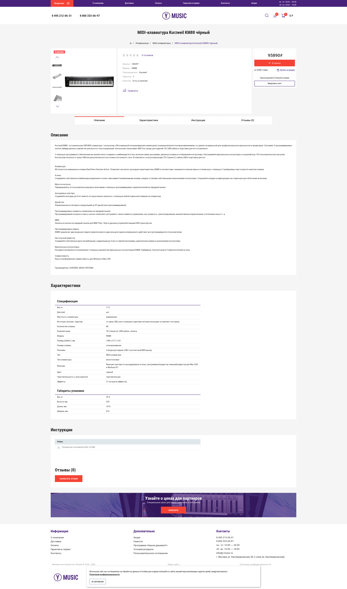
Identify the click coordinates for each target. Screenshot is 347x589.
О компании (57, 537)
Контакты (56, 553)
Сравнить (133, 90)
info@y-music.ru (224, 553)
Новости (138, 541)
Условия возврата (143, 549)
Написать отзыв (69, 478)
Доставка (56, 541)
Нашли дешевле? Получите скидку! (274, 78)
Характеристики (148, 120)
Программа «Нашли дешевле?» (151, 545)
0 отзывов (147, 55)
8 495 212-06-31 (225, 537)
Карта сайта (173, 565)
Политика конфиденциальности (255, 565)
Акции (137, 537)
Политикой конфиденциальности (104, 574)
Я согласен (98, 581)
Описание (99, 120)
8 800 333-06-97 (225, 541)
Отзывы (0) (247, 120)
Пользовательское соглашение (151, 553)
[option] (57, 65)
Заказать (173, 510)
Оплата (55, 545)
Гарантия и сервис (61, 549)
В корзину (276, 63)
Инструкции (198, 120)
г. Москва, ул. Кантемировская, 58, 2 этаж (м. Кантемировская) (250, 557)
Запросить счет (275, 83)
